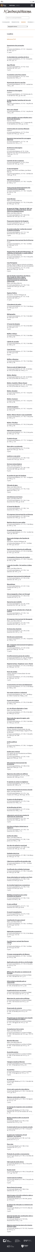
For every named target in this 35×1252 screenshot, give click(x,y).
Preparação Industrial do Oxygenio (17, 221)
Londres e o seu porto (13, 456)
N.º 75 (23, 132)
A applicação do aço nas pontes (16, 990)
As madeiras (10, 1079)
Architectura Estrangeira (14, 90)
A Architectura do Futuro (14, 497)
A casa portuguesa (12, 168)
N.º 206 (23, 508)
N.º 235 (23, 578)
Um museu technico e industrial (17, 692)
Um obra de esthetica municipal (17, 845)
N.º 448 (22, 1099)
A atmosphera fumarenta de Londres (18, 557)
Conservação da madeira (14, 1177)
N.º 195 (23, 489)
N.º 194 (23, 477)
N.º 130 (23, 244)
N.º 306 (23, 879)
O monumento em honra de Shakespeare (19, 684)
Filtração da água (12, 485)
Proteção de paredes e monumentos (18, 1154)
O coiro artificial (12, 904)
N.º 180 (23, 458)
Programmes (31, 22)
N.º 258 (23, 721)
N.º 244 (23, 630)
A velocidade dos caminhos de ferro (18, 57)
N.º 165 (23, 335)
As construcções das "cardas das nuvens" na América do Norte (19, 229)
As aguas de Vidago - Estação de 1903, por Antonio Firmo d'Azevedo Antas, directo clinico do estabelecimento (19, 210)
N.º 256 (23, 702)
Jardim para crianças (13, 751)
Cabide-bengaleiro (12, 407)
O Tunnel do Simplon (13, 324)
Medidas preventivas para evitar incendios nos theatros (17, 895)
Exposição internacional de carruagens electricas (19, 139)
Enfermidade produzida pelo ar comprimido (16, 981)
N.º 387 (9, 1045)
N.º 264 (23, 734)
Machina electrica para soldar (16, 522)
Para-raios (10, 1144)
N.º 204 (23, 500)
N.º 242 (23, 613)
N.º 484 (22, 1146)
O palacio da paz (12, 438)
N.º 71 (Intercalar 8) (26, 122)
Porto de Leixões (12, 671)
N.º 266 (23, 745)
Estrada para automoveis (14, 637)
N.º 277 (23, 809)
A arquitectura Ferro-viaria (15, 1029)
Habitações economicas (14, 430)
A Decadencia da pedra (14, 304)
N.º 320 (23, 923)
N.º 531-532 (23, 1228)
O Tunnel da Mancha (13, 506)
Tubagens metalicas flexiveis (16, 1062)
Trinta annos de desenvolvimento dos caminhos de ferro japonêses (18, 188)
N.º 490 (22, 1156)
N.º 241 (23, 603)
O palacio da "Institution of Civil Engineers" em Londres (17, 1135)
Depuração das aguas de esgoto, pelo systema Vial (18, 718)
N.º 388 (9, 1055)
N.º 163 (23, 326)
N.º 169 (23, 424)
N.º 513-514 (23, 1208)
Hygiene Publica (12, 293)
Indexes (23, 22)
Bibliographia (11, 314)
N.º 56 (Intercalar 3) (26, 94)
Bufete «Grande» (12, 391)
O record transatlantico (14, 912)
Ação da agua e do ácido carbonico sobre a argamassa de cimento (20, 1195)
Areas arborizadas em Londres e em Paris (19, 877)
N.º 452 (22, 1110)
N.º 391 (9, 1065)
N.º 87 (23, 162)
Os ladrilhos (10, 1069)
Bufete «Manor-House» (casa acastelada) (19, 414)
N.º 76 (23, 141)
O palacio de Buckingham (15, 799)
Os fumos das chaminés (14, 629)
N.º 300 (23, 871)
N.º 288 (23, 855)
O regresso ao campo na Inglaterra (17, 782)
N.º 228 (23, 559)
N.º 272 (23, 793)
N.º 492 (22, 1163)
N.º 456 (22, 1121)
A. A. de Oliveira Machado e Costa (17, 708)
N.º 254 (23, 694)
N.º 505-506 (23, 1198)
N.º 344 (9, 986)
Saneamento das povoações (15, 45)
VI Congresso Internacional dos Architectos (20, 240)
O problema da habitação (15, 727)
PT (30, 1)
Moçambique (11, 584)
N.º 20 (23, 76)
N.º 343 (9, 976)
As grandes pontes (12, 1052)
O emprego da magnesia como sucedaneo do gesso (19, 1107)
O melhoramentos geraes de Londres (18, 656)
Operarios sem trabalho (14, 602)
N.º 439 (22, 1091)
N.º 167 (23, 392)
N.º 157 (23, 296)
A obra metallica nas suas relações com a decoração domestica (19, 118)
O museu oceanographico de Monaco (18, 954)
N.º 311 (23, 906)
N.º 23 (23, 49)
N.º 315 (23, 914)
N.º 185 (23, 467)
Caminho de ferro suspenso (15, 160)
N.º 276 (23, 801)
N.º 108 (23, 215)
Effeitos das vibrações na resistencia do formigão (19, 972)
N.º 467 (22, 1129)
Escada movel (11, 1170)
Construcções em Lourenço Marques (18, 128)
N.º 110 (23, 223)
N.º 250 (23, 657)
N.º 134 (23, 256)
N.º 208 (23, 516)
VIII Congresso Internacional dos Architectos (17, 763)
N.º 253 (23, 665)
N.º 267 (23, 756)
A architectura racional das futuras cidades (18, 941)
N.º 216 (23, 524)
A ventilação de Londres (14, 530)
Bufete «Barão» (12, 375)
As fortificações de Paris (14, 807)
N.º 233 (23, 570)
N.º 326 (23, 946)
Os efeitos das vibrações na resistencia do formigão (20, 1205)
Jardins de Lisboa (12, 836)
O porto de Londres (13, 700)
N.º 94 (23, 173)
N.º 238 (23, 596)
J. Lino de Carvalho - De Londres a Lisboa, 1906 (19, 565)
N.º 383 (9, 1034)
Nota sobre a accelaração (14, 446)
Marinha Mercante (12, 1040)
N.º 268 (23, 766)
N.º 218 (23, 532)
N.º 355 (9, 994)
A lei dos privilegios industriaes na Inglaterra (17, 827)
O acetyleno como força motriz (16, 74)
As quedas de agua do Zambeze (16, 475)
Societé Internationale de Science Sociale (19, 789)
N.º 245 (23, 638)
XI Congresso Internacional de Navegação (19, 619)
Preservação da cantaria (14, 1008)
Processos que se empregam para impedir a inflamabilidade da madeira (20, 1018)
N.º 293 (23, 863)
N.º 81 (22, 151)
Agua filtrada (11, 65)
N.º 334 (23, 964)
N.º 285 (23, 847)
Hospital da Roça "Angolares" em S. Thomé (20, 664)
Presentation (15, 22)
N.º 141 (23, 268)
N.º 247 (23, 648)
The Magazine (6, 22)
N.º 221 (23, 543)
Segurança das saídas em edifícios (17, 774)
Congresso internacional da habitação (18, 576)
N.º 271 (23, 775)
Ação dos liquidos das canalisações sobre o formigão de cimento (20, 1216)
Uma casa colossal (12, 109)
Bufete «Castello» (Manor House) (17, 383)
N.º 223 (23, 551)
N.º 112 (23, 232)
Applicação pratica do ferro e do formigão (20, 962)
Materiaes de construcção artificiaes (18, 998)
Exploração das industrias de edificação (19, 549)
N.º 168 (23, 416)
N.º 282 (23, 839)
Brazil (18, 5)
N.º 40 (23, 67)
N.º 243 (23, 623)
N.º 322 (23, 933)
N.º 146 (23, 285)
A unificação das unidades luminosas (18, 869)
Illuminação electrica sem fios (16, 82)
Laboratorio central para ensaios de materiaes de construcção (18, 815)
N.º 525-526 (23, 1219)
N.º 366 (9, 1011)
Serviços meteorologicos (14, 464)
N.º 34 (23, 59)
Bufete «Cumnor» (12, 399)
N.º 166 (23, 369)
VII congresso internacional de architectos (20, 514)
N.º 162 (23, 316)
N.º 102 (23, 202)
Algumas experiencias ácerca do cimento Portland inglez (19, 1225)
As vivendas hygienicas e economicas (18, 885)
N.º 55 (23, 84)
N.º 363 (9, 1001)
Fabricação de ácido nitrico (15, 1162)
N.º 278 (23, 818)
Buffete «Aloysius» (12, 359)
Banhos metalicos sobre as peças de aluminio (18, 1118)
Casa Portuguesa (12, 263)
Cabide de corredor (13, 341)
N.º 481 (22, 1138)
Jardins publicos (12, 742)
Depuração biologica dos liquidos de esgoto (18, 538)
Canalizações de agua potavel (16, 920)
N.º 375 (9, 1022)
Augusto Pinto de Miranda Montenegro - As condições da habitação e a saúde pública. (20, 252)
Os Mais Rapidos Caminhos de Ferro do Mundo (19, 100)
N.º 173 (23, 440)
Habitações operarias (13, 179)
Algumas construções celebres (16, 1097)
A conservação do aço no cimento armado (20, 1127)
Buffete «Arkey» (12, 333)
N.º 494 (22, 1171)
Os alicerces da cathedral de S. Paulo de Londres (19, 610)
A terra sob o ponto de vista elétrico (18, 1089)
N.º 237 (23, 586)
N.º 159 (23, 306)
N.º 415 (22, 1081)
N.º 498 (22, 1189)
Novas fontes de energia (14, 1187)
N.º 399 (9, 1073)
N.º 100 (23, 181)
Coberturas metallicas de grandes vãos (19, 861)
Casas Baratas (11, 199)
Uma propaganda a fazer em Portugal (18, 594)
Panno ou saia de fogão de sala (16, 367)
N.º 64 (23, 103)
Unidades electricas (13, 853)
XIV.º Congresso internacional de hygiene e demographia (20, 645)
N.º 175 (23, 448)
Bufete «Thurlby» (12, 422)
